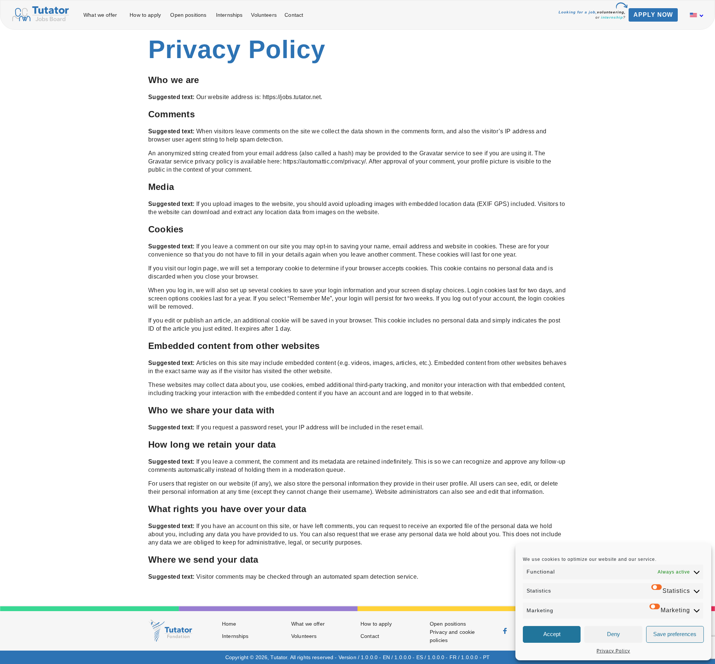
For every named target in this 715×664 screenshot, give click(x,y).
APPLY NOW (653, 15)
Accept (551, 634)
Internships (229, 15)
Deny (613, 634)
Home (229, 624)
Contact (294, 15)
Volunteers (263, 15)
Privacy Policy (613, 651)
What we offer (100, 15)
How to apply (145, 15)
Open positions (188, 15)
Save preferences (674, 634)
